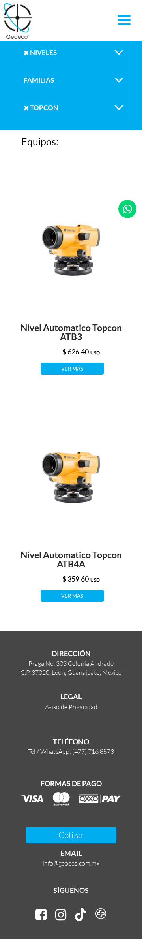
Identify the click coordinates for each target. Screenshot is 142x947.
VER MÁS (72, 368)
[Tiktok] (80, 914)
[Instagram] (60, 914)
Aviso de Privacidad (71, 706)
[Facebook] (41, 914)
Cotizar (71, 835)
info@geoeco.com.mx (71, 863)
